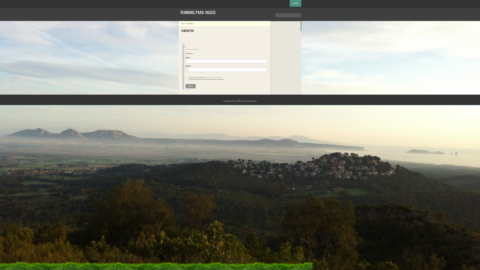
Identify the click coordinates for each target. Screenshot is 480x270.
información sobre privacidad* (213, 77)
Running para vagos (198, 12)
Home (295, 3)
